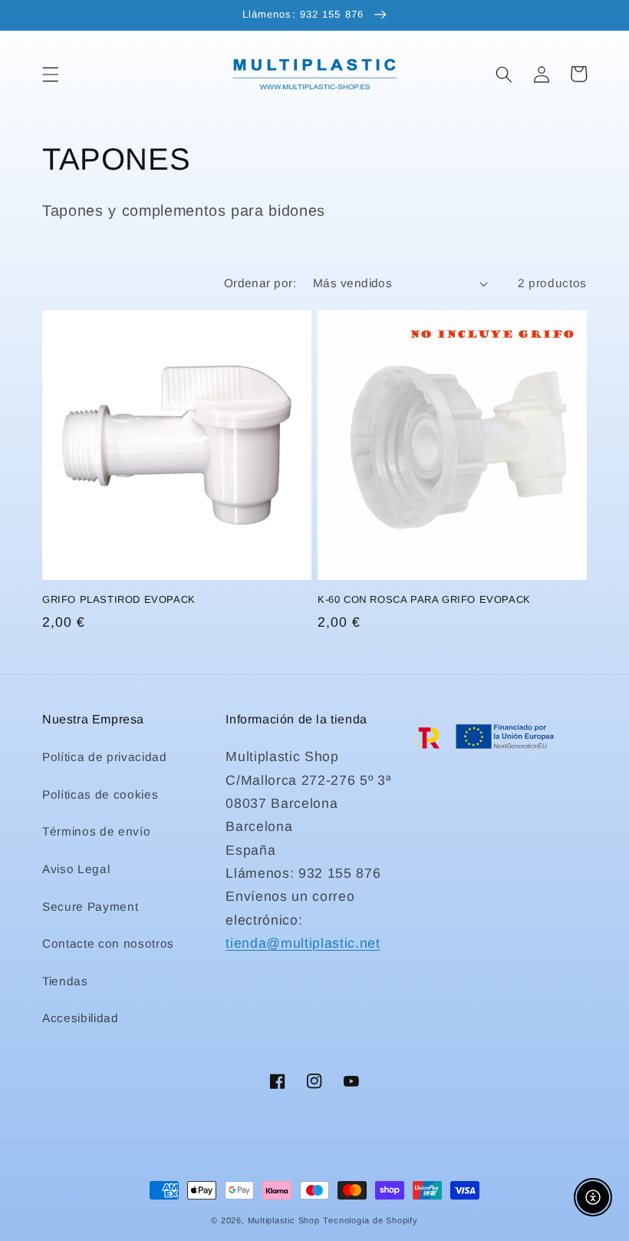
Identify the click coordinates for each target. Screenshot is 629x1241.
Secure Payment (90, 906)
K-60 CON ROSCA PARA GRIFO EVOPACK (424, 599)
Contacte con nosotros (108, 943)
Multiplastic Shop (284, 1220)
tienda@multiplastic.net (303, 943)
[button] (50, 73)
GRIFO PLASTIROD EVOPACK (119, 599)
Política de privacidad (104, 756)
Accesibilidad (80, 1017)
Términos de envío (96, 831)
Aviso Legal (76, 868)
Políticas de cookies (100, 794)
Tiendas (65, 981)
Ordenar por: (260, 283)
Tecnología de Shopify (370, 1220)
